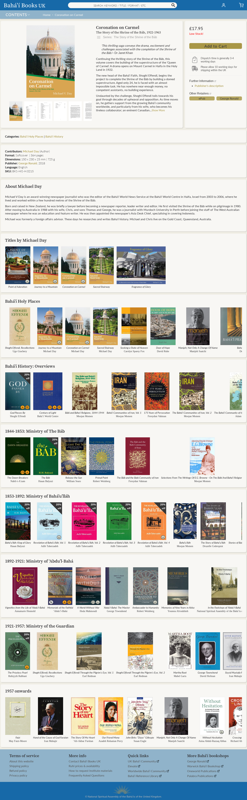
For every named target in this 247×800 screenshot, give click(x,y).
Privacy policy (18, 775)
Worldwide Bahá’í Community (147, 771)
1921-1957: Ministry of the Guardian (39, 626)
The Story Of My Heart (83, 737)
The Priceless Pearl (17, 672)
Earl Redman (89, 676)
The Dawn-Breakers (17, 477)
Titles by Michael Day (26, 240)
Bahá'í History (54, 136)
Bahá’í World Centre (47, 416)
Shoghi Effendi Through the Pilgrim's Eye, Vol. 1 (89, 672)
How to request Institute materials (90, 770)
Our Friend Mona (110, 737)
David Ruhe (163, 351)
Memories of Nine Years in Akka (177, 607)
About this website (21, 761)
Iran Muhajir (235, 676)
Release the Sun (73, 477)
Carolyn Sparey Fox (134, 351)
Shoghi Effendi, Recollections (20, 347)
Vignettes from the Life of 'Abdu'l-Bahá (25, 607)
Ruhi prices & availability (84, 766)
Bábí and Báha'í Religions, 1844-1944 (84, 412)
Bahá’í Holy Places (31, 136)
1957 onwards (18, 691)
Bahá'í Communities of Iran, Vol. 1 (124, 412)
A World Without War (88, 607)
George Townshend (117, 611)
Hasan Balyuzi (45, 481)
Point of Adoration (17, 286)
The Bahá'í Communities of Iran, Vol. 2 (192, 412)
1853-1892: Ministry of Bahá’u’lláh (37, 496)
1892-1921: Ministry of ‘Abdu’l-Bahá (39, 561)
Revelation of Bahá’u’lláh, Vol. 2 (84, 542)
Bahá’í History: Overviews (30, 366)
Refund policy (18, 770)
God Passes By (17, 412)
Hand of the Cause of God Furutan (50, 737)
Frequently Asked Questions (86, 775)
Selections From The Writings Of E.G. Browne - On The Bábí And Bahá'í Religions (202, 477)
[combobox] (122, 5)
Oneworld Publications (202, 771)
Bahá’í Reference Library (143, 776)
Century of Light (47, 412)
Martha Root (180, 672)
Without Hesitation (212, 737)
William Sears (74, 481)
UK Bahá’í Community (142, 761)
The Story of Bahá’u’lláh (213, 542)
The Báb (45, 477)
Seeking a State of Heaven (134, 347)
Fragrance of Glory (141, 286)
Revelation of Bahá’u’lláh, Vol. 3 (119, 542)
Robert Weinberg (101, 481)
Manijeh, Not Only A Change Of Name (198, 347)
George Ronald (229, 98)
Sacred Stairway (101, 286)
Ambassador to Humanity (145, 607)
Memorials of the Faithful (60, 607)
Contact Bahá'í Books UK (85, 761)
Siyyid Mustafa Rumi (235, 672)
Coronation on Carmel (69, 15)
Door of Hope (163, 347)
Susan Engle (140, 741)
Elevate (133, 766)
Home (46, 15)
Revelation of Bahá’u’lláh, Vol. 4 (154, 542)
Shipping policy (19, 766)
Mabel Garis (180, 676)
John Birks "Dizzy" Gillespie (140, 737)
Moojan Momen (84, 416)
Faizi (18, 737)
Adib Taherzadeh (49, 546)
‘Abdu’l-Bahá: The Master (117, 607)
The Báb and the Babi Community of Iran (138, 477)
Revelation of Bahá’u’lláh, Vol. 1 (49, 542)
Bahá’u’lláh (185, 542)
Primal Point (101, 477)
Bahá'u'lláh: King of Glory (18, 542)
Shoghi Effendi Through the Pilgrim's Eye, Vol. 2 (140, 672)
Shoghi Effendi (18, 416)
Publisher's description (209, 86)
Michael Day (31, 151)
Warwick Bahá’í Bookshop (204, 766)
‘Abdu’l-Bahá (60, 611)
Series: (129, 37)
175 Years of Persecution (157, 412)
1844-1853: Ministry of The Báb (35, 431)
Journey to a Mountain (46, 286)
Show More (158, 110)
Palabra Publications (200, 776)
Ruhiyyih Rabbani (17, 676)
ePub (202, 98)
